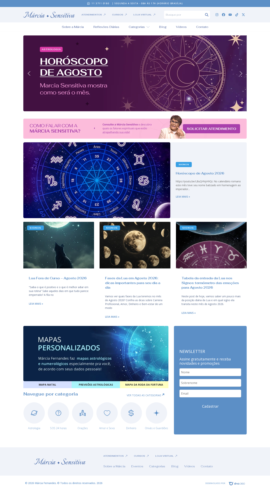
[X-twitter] (243, 14)
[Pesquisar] (207, 15)
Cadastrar (210, 406)
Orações (83, 428)
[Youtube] (230, 14)
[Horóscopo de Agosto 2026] (96, 180)
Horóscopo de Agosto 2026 (200, 173)
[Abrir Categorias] (148, 27)
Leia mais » (183, 196)
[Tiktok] (236, 14)
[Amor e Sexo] (107, 413)
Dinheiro (131, 428)
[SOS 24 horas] (58, 413)
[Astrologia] (34, 413)
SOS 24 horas (58, 428)
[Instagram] (217, 14)
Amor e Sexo (107, 428)
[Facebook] (223, 14)
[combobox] (184, 15)
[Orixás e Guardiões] (156, 413)
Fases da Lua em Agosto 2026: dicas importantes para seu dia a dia (132, 282)
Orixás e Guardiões (156, 428)
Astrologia (34, 428)
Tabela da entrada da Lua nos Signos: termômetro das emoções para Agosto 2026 (210, 282)
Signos (184, 164)
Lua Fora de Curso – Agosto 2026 (58, 278)
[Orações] (82, 413)
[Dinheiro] (131, 413)
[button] (135, 73)
